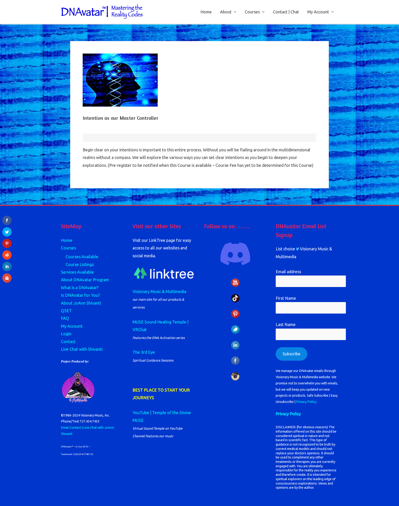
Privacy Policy (306, 402)
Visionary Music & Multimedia (159, 291)
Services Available (77, 272)
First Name (286, 298)
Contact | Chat (286, 11)
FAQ (65, 318)
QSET (66, 310)
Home (206, 11)
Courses (252, 11)
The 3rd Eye (144, 352)
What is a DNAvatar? (80, 287)
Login (66, 333)
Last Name (286, 324)
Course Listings (80, 264)
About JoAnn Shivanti (81, 303)
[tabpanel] (199, 157)
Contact (68, 341)
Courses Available (82, 256)
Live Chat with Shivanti (82, 349)
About (226, 11)
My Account (318, 11)
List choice (285, 248)
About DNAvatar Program (85, 279)
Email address (288, 271)
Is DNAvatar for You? (80, 295)
